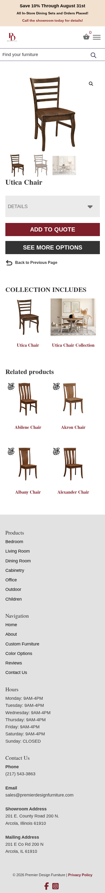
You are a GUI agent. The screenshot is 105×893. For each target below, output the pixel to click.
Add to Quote (52, 229)
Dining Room (18, 560)
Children (13, 599)
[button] (91, 83)
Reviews (13, 663)
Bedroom (14, 541)
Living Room (17, 551)
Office (11, 579)
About (11, 634)
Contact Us (16, 672)
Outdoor (13, 589)
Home (11, 624)
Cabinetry (14, 570)
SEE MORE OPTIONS (52, 247)
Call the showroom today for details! (52, 20)
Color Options (18, 653)
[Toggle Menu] (97, 37)
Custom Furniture (22, 644)
